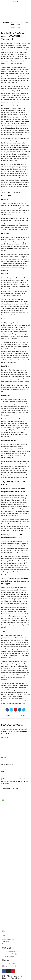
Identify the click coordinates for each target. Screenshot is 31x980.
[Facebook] (4, 971)
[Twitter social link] (11, 710)
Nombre (4, 757)
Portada (3, 10)
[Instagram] (8, 971)
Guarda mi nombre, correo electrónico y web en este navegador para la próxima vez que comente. (14, 781)
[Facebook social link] (7, 710)
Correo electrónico (7, 764)
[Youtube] (13, 971)
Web (2, 771)
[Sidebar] (2, 296)
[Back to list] (15, 715)
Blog (8, 10)
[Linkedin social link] (19, 710)
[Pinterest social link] (15, 710)
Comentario (5, 737)
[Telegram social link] (23, 710)
